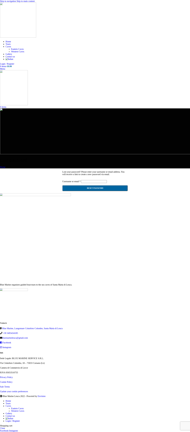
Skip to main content (26, 1)
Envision (41, 396)
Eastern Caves (17, 49)
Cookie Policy (6, 382)
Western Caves (17, 51)
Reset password (95, 188)
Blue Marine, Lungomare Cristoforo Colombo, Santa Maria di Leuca (32, 328)
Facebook (6, 342)
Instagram (6, 347)
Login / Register (13, 421)
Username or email (71, 181)
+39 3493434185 (10, 333)
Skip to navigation (8, 1)
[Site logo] (18, 37)
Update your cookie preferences (14, 391)
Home (2, 167)
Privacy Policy (6, 377)
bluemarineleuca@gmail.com (15, 338)
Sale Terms (5, 387)
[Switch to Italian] (9, 59)
